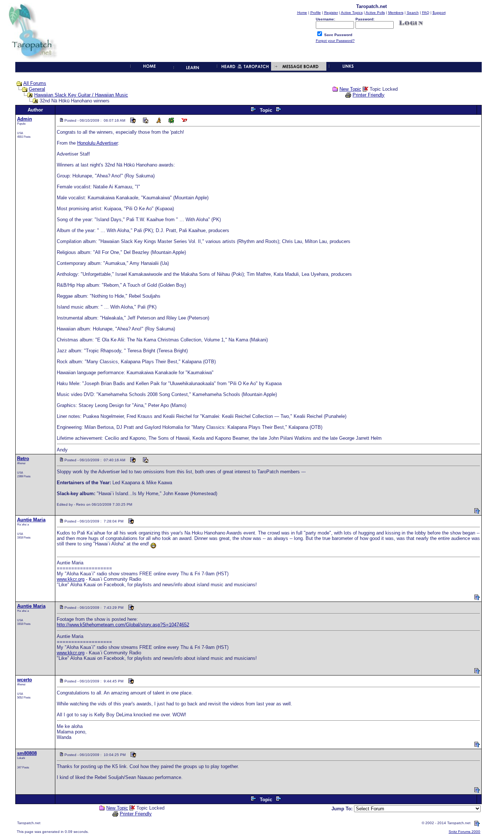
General (37, 89)
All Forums (34, 83)
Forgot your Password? (335, 41)
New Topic (350, 89)
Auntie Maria (31, 519)
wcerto (24, 679)
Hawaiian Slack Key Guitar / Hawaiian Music (81, 95)
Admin (24, 119)
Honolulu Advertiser (97, 143)
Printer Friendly (369, 95)
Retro (23, 458)
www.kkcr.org (70, 579)
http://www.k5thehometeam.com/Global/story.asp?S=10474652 (123, 624)
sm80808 (27, 753)
